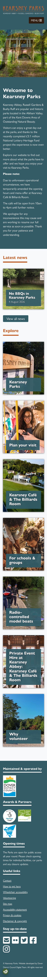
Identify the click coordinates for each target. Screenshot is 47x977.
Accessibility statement (15, 909)
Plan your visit (22, 445)
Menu (37, 20)
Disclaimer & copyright (15, 921)
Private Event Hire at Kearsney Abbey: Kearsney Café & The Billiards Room (23, 666)
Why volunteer (23, 736)
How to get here (12, 886)
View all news (16, 318)
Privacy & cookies (12, 915)
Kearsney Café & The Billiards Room (23, 499)
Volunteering (9, 898)
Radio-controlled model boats (23, 617)
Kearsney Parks (23, 384)
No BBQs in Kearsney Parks (23, 298)
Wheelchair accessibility (15, 892)
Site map (7, 903)
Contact (7, 880)
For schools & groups (23, 560)
